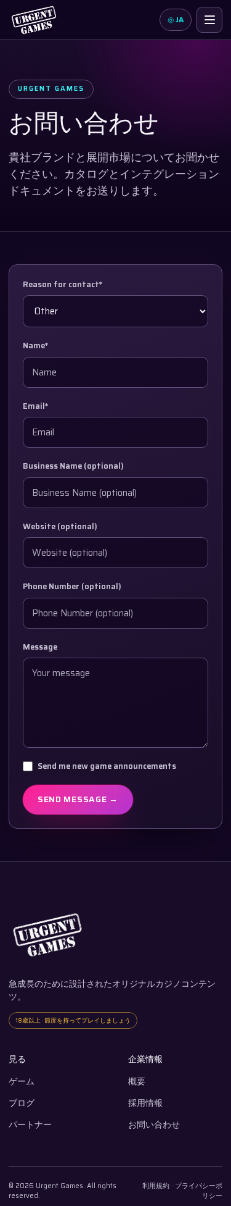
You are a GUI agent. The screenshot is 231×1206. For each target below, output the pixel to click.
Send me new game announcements (107, 766)
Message (40, 647)
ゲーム (21, 1081)
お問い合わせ (154, 1124)
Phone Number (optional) (72, 586)
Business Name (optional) (73, 466)
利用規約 (155, 1186)
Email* (36, 406)
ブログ (21, 1103)
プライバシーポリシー (198, 1191)
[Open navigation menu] (209, 20)
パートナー (30, 1124)
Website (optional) (60, 527)
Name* (36, 346)
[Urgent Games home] (34, 20)
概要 (136, 1081)
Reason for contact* (63, 284)
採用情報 (145, 1103)
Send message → (78, 799)
